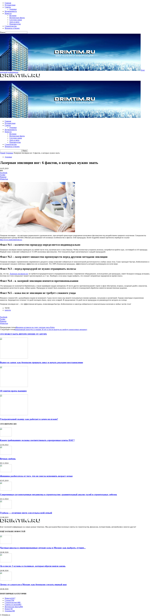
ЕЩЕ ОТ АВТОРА (39, 334)
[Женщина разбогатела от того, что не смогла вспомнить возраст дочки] (6, 471)
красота (8, 310)
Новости (8, 13)
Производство (15, 24)
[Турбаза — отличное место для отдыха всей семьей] (6, 508)
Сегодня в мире (15, 20)
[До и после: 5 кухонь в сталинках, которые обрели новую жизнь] (6, 562)
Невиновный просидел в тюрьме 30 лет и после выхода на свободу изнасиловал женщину (51, 329)
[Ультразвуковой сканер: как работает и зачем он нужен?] (14, 415)
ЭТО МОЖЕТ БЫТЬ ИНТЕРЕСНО (15, 334)
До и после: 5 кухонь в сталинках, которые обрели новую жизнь (33, 566)
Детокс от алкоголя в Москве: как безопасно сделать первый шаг (33, 584)
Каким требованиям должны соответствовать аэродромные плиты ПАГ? (37, 440)
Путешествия (10, 5)
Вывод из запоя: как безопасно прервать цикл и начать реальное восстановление (41, 362)
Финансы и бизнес (12, 28)
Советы (8, 7)
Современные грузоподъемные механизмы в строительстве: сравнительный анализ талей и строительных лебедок (58, 494)
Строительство (11, 26)
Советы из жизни (13, 605)
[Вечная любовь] (6, 454)
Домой (2, 153)
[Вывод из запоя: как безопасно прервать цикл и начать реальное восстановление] (14, 358)
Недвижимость (11, 11)
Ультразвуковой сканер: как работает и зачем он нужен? (29, 419)
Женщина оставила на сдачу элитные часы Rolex (35, 327)
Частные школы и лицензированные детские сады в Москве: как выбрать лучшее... (43, 548)
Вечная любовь (8, 458)
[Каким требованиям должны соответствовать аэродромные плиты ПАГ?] (6, 436)
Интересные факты (17, 18)
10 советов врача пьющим (13, 391)
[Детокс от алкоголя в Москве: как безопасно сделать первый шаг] (6, 580)
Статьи (9, 600)
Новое (9, 609)
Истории (12, 16)
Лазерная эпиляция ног (19, 274)
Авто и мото (14, 22)
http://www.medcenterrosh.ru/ (11, 240)
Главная (8, 3)
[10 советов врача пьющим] (14, 386)
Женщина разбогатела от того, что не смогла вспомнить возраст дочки (36, 476)
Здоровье (13, 9)
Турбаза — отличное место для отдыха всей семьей (26, 513)
